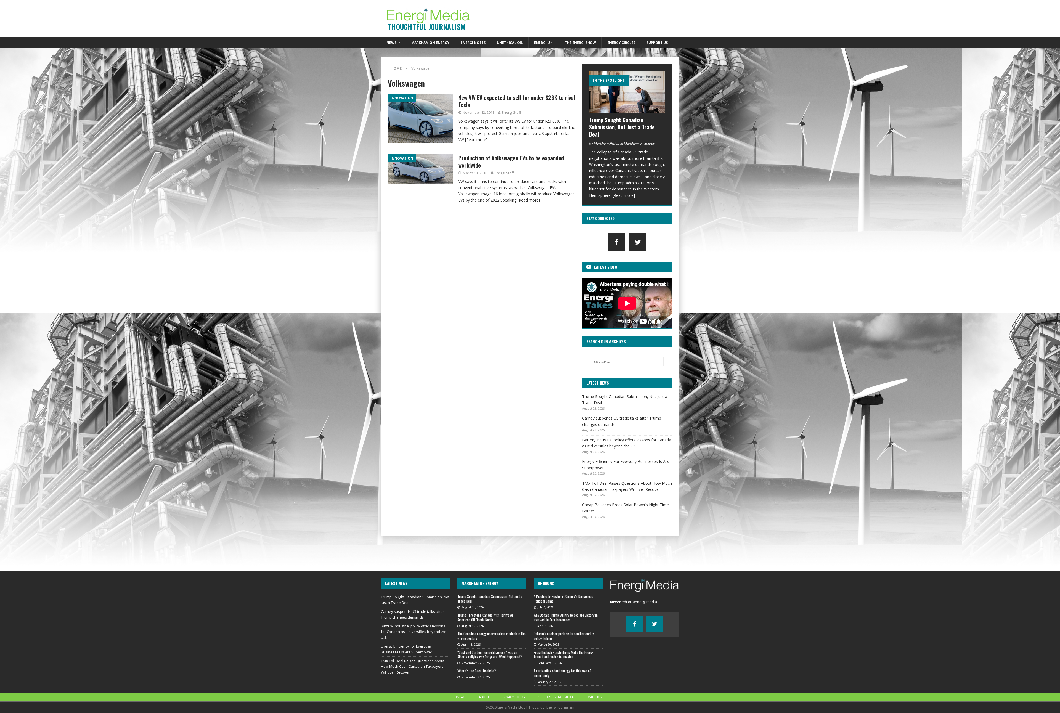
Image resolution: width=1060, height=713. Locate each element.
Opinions (546, 583)
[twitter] (637, 242)
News (391, 42)
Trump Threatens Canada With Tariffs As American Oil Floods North (485, 617)
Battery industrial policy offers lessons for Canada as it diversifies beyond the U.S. (413, 632)
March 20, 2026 (548, 644)
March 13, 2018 (475, 172)
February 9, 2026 (549, 663)
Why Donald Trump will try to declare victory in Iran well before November (566, 617)
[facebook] (616, 242)
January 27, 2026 (549, 682)
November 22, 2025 (475, 663)
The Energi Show (580, 42)
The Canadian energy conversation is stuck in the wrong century (491, 636)
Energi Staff (511, 112)
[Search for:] (627, 361)
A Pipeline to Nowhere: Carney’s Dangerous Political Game (563, 598)
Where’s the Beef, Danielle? (476, 671)
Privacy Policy (514, 697)
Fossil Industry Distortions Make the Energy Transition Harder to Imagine (563, 655)
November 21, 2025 (475, 677)
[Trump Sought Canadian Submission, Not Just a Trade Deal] (627, 92)
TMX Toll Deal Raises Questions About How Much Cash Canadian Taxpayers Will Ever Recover (412, 666)
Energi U (542, 42)
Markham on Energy (430, 42)
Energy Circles (621, 42)
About (484, 697)
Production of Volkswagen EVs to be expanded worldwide (511, 161)
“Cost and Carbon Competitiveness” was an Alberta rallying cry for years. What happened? (489, 655)
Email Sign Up (597, 697)
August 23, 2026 (472, 607)
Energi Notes (473, 42)
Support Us (657, 42)
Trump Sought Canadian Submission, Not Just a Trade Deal (622, 127)
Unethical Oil (510, 42)
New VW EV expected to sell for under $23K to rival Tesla (516, 101)
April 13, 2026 (471, 644)
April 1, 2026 (546, 626)
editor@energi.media (639, 601)
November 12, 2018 (478, 112)
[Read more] (476, 139)
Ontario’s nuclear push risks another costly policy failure (564, 636)
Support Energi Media (556, 697)
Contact (459, 697)
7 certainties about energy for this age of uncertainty (562, 673)
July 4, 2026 (545, 607)
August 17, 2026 (472, 626)
